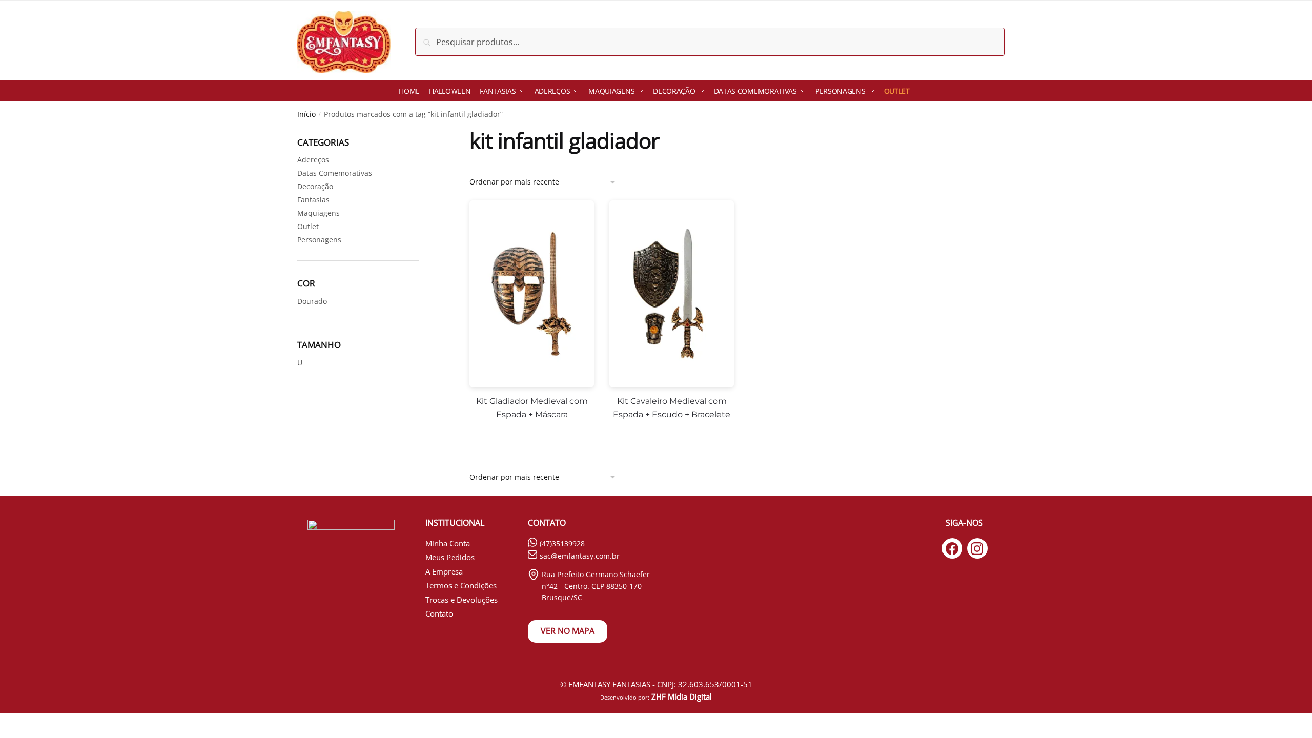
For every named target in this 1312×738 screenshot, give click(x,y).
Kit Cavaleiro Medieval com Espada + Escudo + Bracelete (671, 407)
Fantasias (313, 199)
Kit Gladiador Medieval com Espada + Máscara (532, 407)
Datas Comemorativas (334, 173)
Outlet (308, 226)
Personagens (319, 239)
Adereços (313, 160)
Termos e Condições (461, 585)
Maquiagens (318, 213)
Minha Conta (447, 543)
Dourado (312, 301)
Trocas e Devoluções (461, 599)
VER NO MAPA (567, 631)
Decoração (315, 186)
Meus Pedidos (450, 557)
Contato (439, 613)
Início (306, 114)
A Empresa (444, 571)
